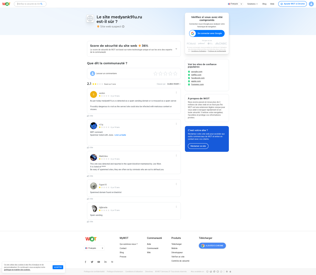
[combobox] (30, 3)
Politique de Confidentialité (217, 51)
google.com (196, 71)
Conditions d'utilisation (198, 51)
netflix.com (196, 75)
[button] (252, 3)
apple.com (196, 81)
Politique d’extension (115, 271)
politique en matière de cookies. (17, 270)
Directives (149, 271)
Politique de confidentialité (94, 271)
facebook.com (198, 78)
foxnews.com (197, 84)
